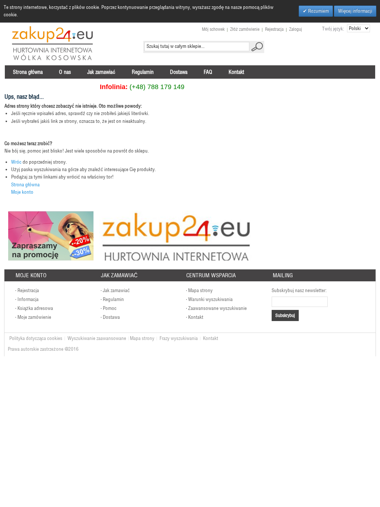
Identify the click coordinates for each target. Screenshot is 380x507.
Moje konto (22, 192)
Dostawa (111, 317)
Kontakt (195, 317)
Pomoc (110, 308)
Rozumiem (318, 11)
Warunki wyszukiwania (210, 299)
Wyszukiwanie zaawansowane (97, 338)
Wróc (16, 162)
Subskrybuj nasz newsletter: (299, 290)
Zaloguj (295, 29)
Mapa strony (200, 290)
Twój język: (333, 29)
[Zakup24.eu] (52, 43)
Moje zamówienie (34, 317)
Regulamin (113, 299)
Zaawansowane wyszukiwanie (217, 308)
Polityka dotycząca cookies (35, 338)
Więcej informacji (355, 11)
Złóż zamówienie (244, 29)
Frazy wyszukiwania (179, 338)
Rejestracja (274, 29)
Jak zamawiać (116, 290)
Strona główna (25, 184)
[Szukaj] (257, 46)
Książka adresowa (35, 308)
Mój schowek (213, 29)
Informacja (28, 299)
